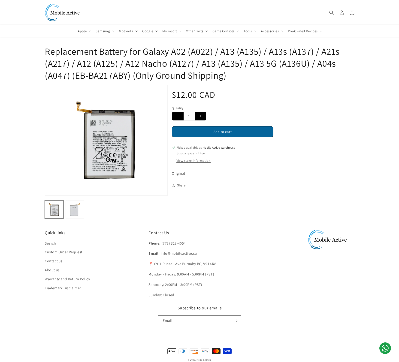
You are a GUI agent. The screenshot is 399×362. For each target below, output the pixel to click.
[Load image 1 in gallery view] (54, 209)
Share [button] (181, 185)
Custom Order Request (63, 252)
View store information (193, 161)
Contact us (54, 261)
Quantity (177, 108)
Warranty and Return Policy (67, 279)
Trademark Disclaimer (63, 288)
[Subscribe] (236, 320)
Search (50, 243)
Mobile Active (203, 359)
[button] (331, 13)
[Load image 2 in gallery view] (75, 209)
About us (52, 270)
